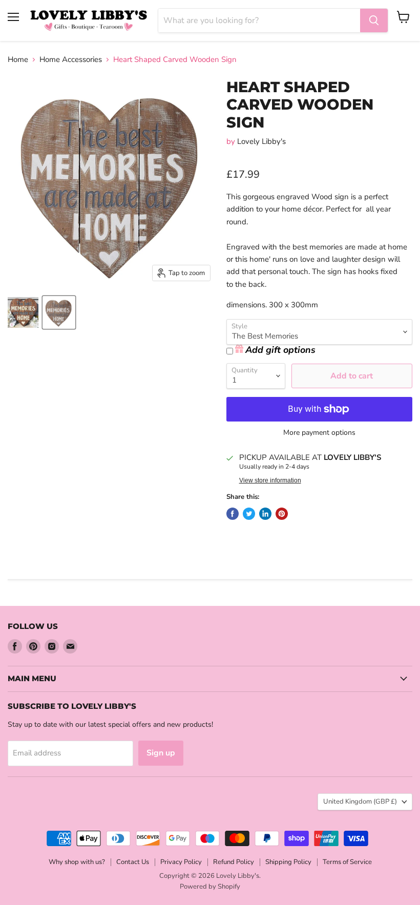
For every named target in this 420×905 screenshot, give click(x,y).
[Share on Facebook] (232, 514)
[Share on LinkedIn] (265, 514)
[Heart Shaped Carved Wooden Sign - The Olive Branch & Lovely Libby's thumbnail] (59, 312)
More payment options (319, 433)
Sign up (160, 753)
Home (18, 59)
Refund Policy (233, 862)
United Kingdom (360, 801)
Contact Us (132, 862)
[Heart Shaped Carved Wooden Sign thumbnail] (23, 312)
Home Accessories (70, 59)
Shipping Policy (288, 862)
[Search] (374, 20)
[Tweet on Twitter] (249, 514)
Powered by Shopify (210, 886)
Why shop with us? (77, 862)
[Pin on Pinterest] (282, 514)
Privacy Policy (181, 862)
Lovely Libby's (261, 141)
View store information (270, 480)
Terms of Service (347, 862)
